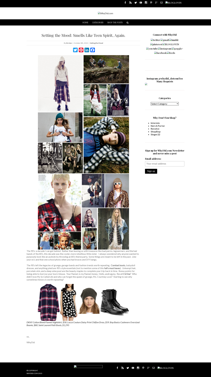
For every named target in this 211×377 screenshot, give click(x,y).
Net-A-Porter (158, 125)
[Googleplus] (156, 2)
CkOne (126, 273)
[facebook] (160, 52)
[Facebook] (125, 2)
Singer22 (155, 134)
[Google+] (148, 368)
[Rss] (130, 2)
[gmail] (164, 39)
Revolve (155, 128)
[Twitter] (135, 2)
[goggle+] (177, 47)
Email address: (153, 158)
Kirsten (69, 43)
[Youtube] (141, 2)
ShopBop (156, 131)
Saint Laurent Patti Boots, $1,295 (53, 325)
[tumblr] (174, 39)
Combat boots (118, 265)
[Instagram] (146, 2)
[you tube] (152, 47)
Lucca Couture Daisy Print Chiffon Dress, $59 (88, 322)
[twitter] (155, 39)
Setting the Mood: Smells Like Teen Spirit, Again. (83, 35)
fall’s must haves (112, 268)
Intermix (155, 123)
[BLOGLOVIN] (173, 2)
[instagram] (165, 47)
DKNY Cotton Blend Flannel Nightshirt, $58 (46, 322)
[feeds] (171, 52)
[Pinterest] (151, 2)
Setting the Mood (96, 43)
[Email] (161, 2)
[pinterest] (156, 43)
